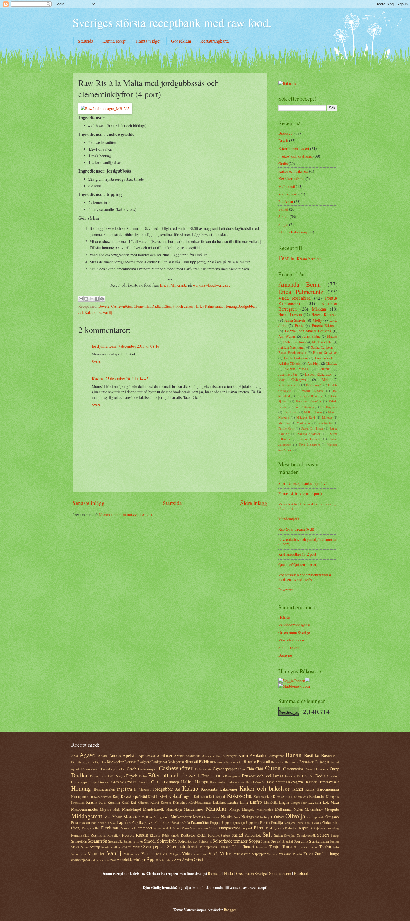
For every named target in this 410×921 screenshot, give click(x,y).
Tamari (248, 846)
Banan (294, 755)
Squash (334, 841)
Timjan (275, 846)
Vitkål (213, 853)
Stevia (75, 846)
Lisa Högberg (328, 407)
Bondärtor (236, 762)
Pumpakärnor (229, 828)
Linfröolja (271, 802)
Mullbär (146, 817)
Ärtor (177, 859)
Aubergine (229, 755)
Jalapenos (145, 789)
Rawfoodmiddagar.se (294, 624)
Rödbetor (188, 835)
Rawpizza (285, 589)
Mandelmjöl (131, 809)
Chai (241, 769)
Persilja (277, 822)
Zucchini (322, 853)
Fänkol (290, 776)
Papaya (111, 822)
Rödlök (214, 835)
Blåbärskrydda (219, 762)
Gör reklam (181, 41)
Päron (259, 828)
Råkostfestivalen (291, 640)
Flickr (228, 873)
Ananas (115, 755)
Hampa (201, 782)
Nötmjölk (266, 817)
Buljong (320, 761)
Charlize (331, 363)
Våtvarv (272, 854)
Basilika (311, 755)
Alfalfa (103, 755)
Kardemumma (328, 789)
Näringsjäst (250, 816)
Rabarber (291, 828)
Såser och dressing (292, 232)
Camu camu (90, 769)
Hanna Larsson (290, 314)
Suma (84, 847)
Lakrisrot (219, 802)
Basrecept (285, 133)
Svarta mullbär (111, 847)
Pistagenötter (91, 828)
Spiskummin (319, 841)
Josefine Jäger (288, 374)
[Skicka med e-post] (81, 299)
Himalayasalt (329, 781)
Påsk (319, 259)
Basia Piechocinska (292, 352)
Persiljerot (290, 822)
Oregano (332, 816)
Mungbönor (162, 817)
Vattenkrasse (132, 854)
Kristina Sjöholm (290, 363)
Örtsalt (199, 859)
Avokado (258, 755)
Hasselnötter (275, 781)
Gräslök (117, 781)
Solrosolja (205, 841)
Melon (298, 809)
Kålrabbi (143, 802)
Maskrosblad (265, 809)
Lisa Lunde (290, 412)
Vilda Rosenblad (294, 298)
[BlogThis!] (86, 299)
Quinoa (279, 828)
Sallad (283, 209)
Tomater (289, 846)
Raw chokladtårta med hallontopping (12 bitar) (307, 506)
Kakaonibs (93, 312)
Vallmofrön (78, 854)
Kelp (116, 796)
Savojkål (289, 835)
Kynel (125, 802)
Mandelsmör (193, 809)
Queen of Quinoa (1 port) (298, 564)
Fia (212, 776)
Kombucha (301, 796)
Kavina (98, 378)
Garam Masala (296, 368)
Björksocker (115, 761)
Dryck (283, 140)
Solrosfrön (167, 841)
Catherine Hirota (295, 342)
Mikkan (319, 309)
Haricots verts (235, 782)
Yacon (308, 853)
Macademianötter (84, 809)
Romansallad (80, 835)
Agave (87, 755)
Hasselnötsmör (255, 782)
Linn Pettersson (304, 407)
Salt (267, 834)
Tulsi (336, 847)
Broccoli (263, 761)
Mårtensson (304, 423)
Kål (133, 802)
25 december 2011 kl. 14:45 (126, 378)
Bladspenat (159, 761)
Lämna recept (114, 41)
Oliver (279, 816)
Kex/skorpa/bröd (291, 178)
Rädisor (155, 835)
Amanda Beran (299, 284)
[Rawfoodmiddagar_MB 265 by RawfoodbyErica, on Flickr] (105, 108)
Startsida (85, 41)
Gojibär (333, 776)
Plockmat (285, 201)
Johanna (325, 368)
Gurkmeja (172, 781)
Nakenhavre (212, 817)
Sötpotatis (210, 846)
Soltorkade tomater (230, 841)
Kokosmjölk (217, 796)
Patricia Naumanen (291, 347)
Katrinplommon (82, 796)
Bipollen (100, 762)
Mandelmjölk (288, 518)
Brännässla (307, 761)
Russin (142, 835)
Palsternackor (80, 822)
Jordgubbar (247, 306)
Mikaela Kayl (305, 417)
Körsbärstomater (199, 802)
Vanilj (107, 312)
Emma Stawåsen (325, 352)
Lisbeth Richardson (318, 374)
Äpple (152, 859)
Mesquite (332, 809)
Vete (165, 854)
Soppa (283, 224)
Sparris (265, 841)
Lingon (284, 802)
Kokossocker (263, 796)
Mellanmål (286, 186)
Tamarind (261, 847)
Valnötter (96, 853)
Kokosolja (239, 795)
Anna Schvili (294, 320)
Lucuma (314, 802)
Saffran (225, 835)
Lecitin (232, 802)
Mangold (248, 809)
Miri (325, 379)
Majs (116, 809)
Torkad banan (308, 847)
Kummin (114, 802)
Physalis (315, 822)
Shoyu (138, 841)
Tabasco (224, 846)
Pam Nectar (324, 423)
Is (135, 789)
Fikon (220, 776)
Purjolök (247, 828)
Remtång (333, 828)
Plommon (126, 828)
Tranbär (325, 846)
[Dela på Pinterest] (102, 299)
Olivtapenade (315, 817)
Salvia (278, 835)
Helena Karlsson (324, 314)
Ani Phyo (313, 363)
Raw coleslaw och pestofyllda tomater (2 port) (307, 542)
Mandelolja (174, 809)
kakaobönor (99, 860)
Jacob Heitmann (295, 358)
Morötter (131, 816)
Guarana (144, 782)
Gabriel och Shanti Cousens (308, 330)
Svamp (95, 846)
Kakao (190, 788)
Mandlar (216, 808)
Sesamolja (115, 841)
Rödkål (201, 835)
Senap (335, 835)
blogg (334, 853)
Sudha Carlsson (321, 347)
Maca (335, 802)
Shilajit (128, 841)
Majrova (105, 809)
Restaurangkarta (214, 41)
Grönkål (131, 781)
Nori (237, 817)
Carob (131, 768)
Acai (74, 755)
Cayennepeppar (225, 768)
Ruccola (128, 835)
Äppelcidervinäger (131, 859)
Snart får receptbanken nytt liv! (302, 483)
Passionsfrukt (181, 822)
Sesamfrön (97, 841)
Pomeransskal (162, 828)
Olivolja (295, 816)
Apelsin (129, 755)
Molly (317, 320)
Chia (250, 768)
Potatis (176, 828)
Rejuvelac (320, 828)
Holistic (284, 617)
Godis (283, 163)
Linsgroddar (299, 802)
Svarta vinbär (131, 846)
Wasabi (297, 854)
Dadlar (156, 306)
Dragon (120, 776)
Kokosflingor (180, 796)
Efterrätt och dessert (178, 306)
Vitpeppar (259, 853)
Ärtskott (187, 859)
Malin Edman (313, 412)
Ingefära (124, 789)
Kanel (297, 789)
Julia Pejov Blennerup (310, 396)
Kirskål (153, 796)
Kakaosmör (228, 789)
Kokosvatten (282, 796)
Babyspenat (275, 755)
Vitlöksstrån (242, 853)
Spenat (276, 841)
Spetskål (287, 841)
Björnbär (130, 761)
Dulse (143, 776)
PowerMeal (189, 828)
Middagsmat (288, 194)
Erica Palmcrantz (173, 285)
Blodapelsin (176, 761)
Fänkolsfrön (305, 776)
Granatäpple (79, 782)
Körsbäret (180, 802)
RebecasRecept (289, 385)
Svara (96, 361)
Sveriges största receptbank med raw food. (172, 22)
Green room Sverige (294, 632)
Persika (265, 822)
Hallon (187, 782)
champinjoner (80, 859)
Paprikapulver (143, 822)
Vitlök (226, 853)
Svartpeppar (154, 846)
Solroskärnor (188, 841)
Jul (80, 312)
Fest (283, 258)
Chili (259, 768)
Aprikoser (164, 755)
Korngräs (332, 796)
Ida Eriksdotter (322, 342)
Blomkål (191, 761)
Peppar (215, 822)
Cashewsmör (203, 769)
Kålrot (154, 802)
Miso (107, 817)
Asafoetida (193, 755)
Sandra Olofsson (309, 433)
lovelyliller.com (104, 346)
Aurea (243, 755)
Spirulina (301, 841)
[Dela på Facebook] (97, 299)
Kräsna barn (306, 258)
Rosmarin (98, 835)
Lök (326, 802)
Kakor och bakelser (293, 171)
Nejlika (227, 816)
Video (187, 853)
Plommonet (143, 828)
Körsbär (166, 802)
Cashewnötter (121, 306)
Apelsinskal (147, 755)
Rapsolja (305, 828)
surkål (111, 859)
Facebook (301, 873)
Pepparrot (252, 822)
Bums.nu (285, 655)
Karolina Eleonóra (308, 401)
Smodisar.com (289, 647)
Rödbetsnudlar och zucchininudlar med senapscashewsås (304, 577)
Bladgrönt (144, 761)
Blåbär (204, 761)
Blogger (230, 909)
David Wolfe (314, 385)
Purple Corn (286, 428)
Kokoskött (201, 796)
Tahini (237, 846)
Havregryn (294, 781)
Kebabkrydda (103, 796)
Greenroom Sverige (251, 873)
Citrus (308, 769)
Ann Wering (287, 336)
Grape (93, 782)
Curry (334, 768)
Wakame (285, 853)
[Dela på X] (91, 299)
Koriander (317, 796)
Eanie (299, 325)
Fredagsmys (232, 776)
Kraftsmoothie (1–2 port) (298, 554)
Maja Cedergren (292, 379)
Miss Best (284, 423)
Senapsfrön (79, 841)
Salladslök (253, 835)
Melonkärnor (314, 809)
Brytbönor (291, 762)
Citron (273, 768)
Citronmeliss (293, 768)
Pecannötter (200, 822)
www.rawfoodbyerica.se (211, 285)
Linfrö (256, 802)
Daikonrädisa (98, 776)
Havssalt (310, 781)
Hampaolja (217, 782)
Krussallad (78, 802)
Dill (110, 776)
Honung (230, 306)
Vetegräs (175, 854)
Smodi (283, 216)
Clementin (142, 306)
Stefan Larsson (310, 439)
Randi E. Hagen (312, 428)
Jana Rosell (323, 358)
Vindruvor (200, 854)
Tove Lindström (309, 444)
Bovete (103, 306)
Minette (327, 417)
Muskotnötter (181, 816)
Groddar (104, 782)
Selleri (323, 835)
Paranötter (163, 822)
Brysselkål (277, 762)
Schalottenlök (306, 835)
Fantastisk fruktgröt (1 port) (300, 493)
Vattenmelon (151, 853)
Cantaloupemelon (113, 769)
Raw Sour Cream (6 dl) (296, 529)
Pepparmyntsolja (233, 822)
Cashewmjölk (147, 769)
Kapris (310, 789)
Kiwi (163, 796)
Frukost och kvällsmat (295, 156)
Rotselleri (113, 835)
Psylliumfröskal (207, 828)
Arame (179, 755)
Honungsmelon (104, 789)
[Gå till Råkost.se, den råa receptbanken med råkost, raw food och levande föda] (287, 83)
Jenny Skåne (311, 336)
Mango (234, 809)
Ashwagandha (211, 756)
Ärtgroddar (166, 860)
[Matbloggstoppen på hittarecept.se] (294, 686)
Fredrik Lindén (312, 390)
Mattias (332, 336)
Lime (244, 802)
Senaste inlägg (89, 502)
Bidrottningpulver (82, 762)
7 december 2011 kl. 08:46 (138, 346)
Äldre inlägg (253, 502)
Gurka (157, 782)
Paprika (124, 822)
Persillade (303, 822)
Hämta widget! (149, 41)
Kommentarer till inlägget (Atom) (125, 514)
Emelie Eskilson (324, 325)
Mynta (198, 816)
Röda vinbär (170, 835)
